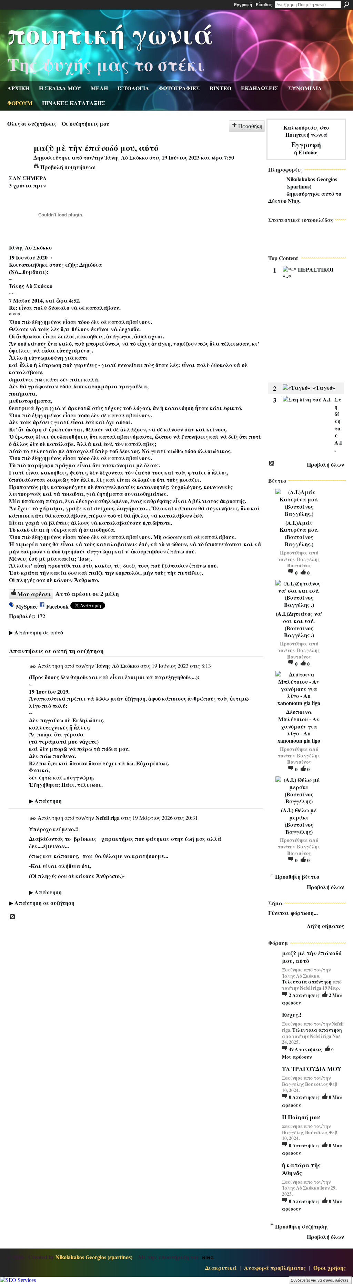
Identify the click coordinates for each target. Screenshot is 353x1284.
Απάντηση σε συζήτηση (41, 903)
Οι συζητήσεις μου (85, 124)
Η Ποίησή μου (301, 1117)
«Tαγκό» (324, 387)
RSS (13, 917)
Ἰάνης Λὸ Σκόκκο (126, 157)
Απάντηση (45, 801)
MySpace (27, 606)
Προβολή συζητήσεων (67, 167)
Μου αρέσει (34, 593)
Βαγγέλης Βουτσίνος (303, 562)
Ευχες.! (292, 1014)
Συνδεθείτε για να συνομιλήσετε (319, 1280)
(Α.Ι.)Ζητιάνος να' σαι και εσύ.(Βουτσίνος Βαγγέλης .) (299, 624)
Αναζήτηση (346, 4)
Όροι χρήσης (329, 1268)
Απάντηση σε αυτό (36, 632)
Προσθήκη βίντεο (297, 876)
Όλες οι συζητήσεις (32, 124)
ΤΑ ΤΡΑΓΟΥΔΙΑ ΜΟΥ (311, 1068)
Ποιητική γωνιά (110, 33)
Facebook (57, 606)
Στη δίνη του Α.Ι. (338, 424)
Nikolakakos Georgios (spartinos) (311, 182)
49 (305, 1049)
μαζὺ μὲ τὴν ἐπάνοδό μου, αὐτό (312, 957)
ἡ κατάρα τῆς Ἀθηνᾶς (301, 1169)
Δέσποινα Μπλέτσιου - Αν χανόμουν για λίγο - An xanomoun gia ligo (299, 726)
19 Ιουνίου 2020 (28, 257)
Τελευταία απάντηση (307, 981)
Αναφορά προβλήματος (275, 1268)
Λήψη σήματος (325, 926)
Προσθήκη (250, 126)
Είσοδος (264, 4)
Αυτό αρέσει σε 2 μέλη (87, 593)
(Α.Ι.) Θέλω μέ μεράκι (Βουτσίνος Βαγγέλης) (299, 820)
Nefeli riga (107, 818)
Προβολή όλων (325, 464)
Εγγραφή (243, 4)
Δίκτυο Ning (283, 201)
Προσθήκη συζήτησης (302, 1226)
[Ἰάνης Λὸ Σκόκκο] (18, 160)
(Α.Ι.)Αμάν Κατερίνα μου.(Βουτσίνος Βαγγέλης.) (299, 533)
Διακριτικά (220, 1268)
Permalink (33, 666)
